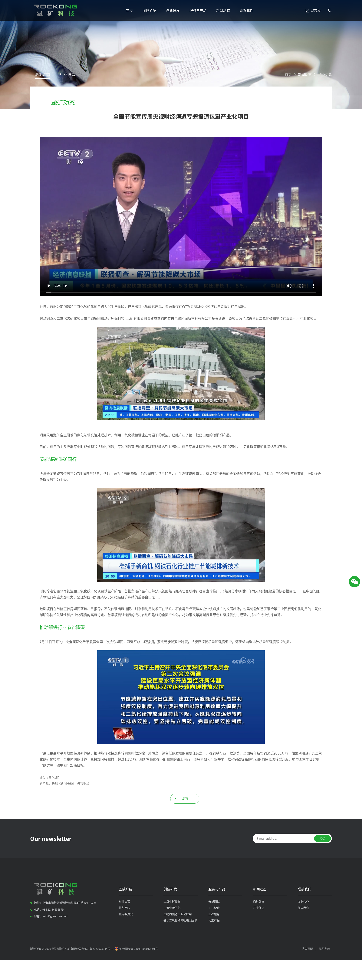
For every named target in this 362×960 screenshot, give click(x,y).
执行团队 (124, 908)
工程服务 (214, 914)
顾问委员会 (126, 914)
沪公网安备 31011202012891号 (138, 949)
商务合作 (303, 901)
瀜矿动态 (42, 74)
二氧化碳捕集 (171, 901)
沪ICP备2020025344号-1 (97, 949)
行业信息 (67, 74)
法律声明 (307, 949)
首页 (129, 10)
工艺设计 (214, 908)
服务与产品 (197, 10)
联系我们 (246, 10)
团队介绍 (149, 10)
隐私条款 (324, 949)
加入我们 (303, 908)
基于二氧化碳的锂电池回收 (180, 920)
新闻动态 (223, 10)
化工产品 (214, 920)
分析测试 (214, 901)
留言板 (316, 10)
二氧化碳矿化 (171, 908)
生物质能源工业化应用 (177, 914)
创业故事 (124, 901)
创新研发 (173, 10)
